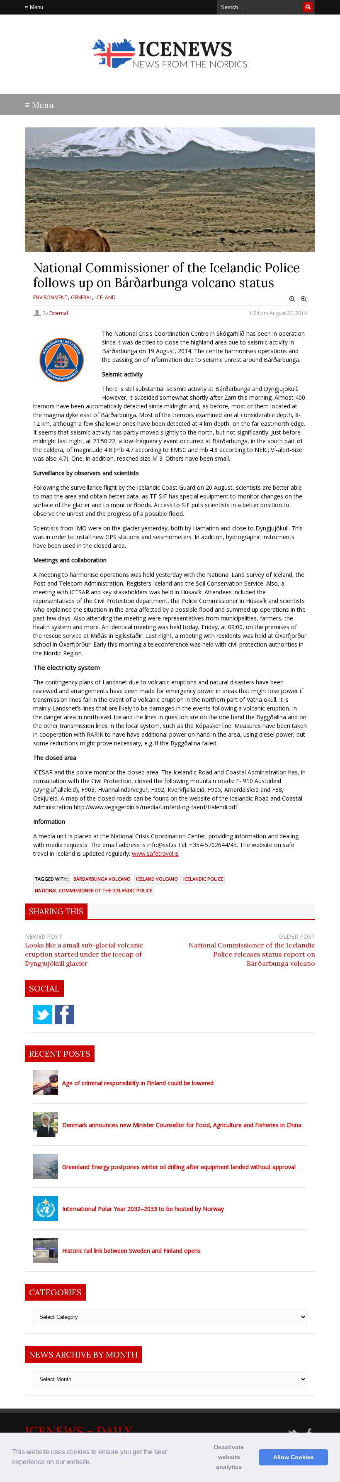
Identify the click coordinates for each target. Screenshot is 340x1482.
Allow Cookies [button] (293, 1457)
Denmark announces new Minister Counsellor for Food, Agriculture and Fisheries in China (181, 1125)
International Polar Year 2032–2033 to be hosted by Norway (143, 1209)
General (81, 297)
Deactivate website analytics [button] (229, 1457)
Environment (50, 297)
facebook (64, 1014)
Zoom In (304, 299)
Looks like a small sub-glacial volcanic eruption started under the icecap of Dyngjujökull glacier (84, 954)
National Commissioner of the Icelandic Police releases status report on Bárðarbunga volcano (252, 954)
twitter (42, 1014)
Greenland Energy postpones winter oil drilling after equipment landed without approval (179, 1167)
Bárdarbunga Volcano (102, 879)
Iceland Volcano (157, 879)
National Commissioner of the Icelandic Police (93, 890)
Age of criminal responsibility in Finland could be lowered (138, 1083)
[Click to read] (45, 1082)
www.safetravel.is (155, 853)
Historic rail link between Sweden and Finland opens (131, 1251)
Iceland (105, 297)
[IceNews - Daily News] (170, 75)
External (58, 313)
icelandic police (203, 879)
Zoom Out (292, 299)
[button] (94, 1463)
